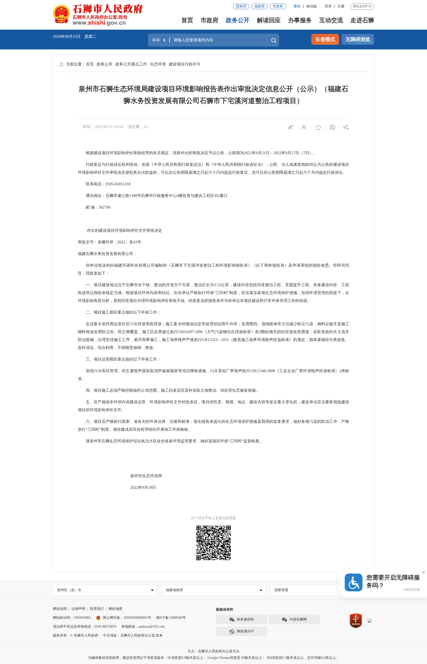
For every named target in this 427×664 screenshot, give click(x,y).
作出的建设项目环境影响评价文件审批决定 (124, 230)
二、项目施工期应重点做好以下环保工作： (123, 312)
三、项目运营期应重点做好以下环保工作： (123, 359)
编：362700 (100, 207)
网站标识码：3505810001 (72, 618)
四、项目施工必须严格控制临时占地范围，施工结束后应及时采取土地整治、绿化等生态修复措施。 (173, 390)
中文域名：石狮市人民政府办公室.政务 (133, 635)
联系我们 (97, 609)
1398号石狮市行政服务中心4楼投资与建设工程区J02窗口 (178, 195)
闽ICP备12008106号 (171, 618)
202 (247, 153)
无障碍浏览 (357, 39)
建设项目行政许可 (184, 64)
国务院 (241, 6)
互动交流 (331, 20)
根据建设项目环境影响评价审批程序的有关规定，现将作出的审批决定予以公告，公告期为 (165, 153)
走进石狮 (362, 20)
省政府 (259, 6)
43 (135, 242)
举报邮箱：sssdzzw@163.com (143, 626)
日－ (270, 153)
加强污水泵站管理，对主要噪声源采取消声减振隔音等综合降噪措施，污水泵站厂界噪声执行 (168, 371)
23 (146, 127)
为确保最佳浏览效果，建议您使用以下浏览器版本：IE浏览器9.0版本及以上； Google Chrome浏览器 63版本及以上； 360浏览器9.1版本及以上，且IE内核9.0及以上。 (213, 658)
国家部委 (281, 590)
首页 (187, 20)
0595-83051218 (118, 184)
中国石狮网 (298, 619)
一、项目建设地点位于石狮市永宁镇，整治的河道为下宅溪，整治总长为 (150, 285)
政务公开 (238, 20)
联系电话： (96, 184)
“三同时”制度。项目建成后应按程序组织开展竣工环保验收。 (139, 429)
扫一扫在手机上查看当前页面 (213, 518)
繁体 (297, 6)
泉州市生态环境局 (146, 476)
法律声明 (78, 609)
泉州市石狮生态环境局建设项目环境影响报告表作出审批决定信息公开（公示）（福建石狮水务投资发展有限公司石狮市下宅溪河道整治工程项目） (213, 95)
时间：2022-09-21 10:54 (103, 127)
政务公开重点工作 (131, 64)
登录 (328, 6)
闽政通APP (245, 631)
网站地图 (115, 609)
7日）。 (310, 153)
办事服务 (300, 20)
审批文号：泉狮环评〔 (97, 242)
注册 (341, 6)
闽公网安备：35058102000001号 (127, 618)
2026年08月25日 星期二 (74, 36)
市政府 (278, 6)
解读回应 (269, 20)
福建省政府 (174, 590)
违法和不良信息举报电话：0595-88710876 (84, 626)
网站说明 (60, 609)
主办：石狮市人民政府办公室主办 (213, 651)
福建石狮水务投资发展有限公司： (107, 254)
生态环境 (158, 64)
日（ (299, 153)
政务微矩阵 (245, 619)
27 (293, 153)
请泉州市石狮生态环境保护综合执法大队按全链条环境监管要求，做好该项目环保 (157, 441)
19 (150, 487)
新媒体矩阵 (224, 609)
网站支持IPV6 (362, 6)
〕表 (129, 242)
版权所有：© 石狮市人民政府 (75, 635)
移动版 (311, 6)
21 (264, 153)
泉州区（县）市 (69, 590)
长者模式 (325, 39)
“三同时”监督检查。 (245, 441)
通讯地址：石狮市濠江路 (107, 195)
